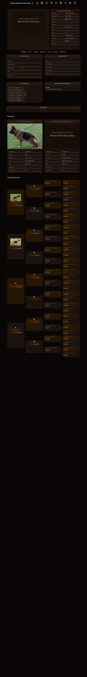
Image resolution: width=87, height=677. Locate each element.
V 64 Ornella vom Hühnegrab (51, 214)
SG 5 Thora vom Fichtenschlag (69, 275)
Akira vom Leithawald (67, 230)
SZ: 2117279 (65, 220)
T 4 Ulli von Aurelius (67, 286)
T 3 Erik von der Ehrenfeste (68, 258)
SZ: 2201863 (47, 204)
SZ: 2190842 (47, 226)
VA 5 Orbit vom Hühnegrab (68, 214)
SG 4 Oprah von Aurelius (50, 281)
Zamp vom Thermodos (15, 94)
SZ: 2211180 (47, 282)
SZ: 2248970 (47, 326)
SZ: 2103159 (65, 243)
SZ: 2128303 (65, 237)
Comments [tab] (55, 51)
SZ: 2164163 (65, 209)
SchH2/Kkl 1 (66, 277)
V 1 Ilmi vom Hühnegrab (34, 209)
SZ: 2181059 (65, 198)
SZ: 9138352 (65, 320)
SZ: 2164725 (65, 226)
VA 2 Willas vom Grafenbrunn (34, 187)
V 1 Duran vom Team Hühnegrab (16, 203)
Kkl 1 (64, 272)
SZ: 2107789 (65, 215)
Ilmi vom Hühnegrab (14, 87)
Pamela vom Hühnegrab (16, 99)
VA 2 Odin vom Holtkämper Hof (51, 247)
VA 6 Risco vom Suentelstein (34, 320)
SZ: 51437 (65, 315)
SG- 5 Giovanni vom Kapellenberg (69, 236)
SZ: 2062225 (65, 248)
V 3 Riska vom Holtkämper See (69, 253)
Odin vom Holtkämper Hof (16, 92)
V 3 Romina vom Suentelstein (68, 330)
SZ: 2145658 (47, 260)
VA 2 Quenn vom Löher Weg (68, 180)
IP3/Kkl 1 (46, 228)
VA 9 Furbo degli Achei (67, 314)
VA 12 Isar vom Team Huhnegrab (16, 330)
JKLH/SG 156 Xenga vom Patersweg (70, 264)
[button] (75, 3)
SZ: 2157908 (47, 215)
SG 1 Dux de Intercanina (50, 203)
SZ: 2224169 (47, 193)
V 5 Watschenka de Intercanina (68, 208)
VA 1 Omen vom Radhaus (34, 276)
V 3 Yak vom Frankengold (68, 247)
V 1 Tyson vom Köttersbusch (50, 181)
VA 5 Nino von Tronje (67, 325)
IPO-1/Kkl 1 (47, 283)
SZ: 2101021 (65, 193)
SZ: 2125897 (65, 287)
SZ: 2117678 (65, 187)
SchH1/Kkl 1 (47, 194)
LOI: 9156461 (47, 315)
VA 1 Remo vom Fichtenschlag (51, 270)
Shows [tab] (29, 51)
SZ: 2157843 (65, 276)
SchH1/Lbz (47, 239)
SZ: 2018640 (65, 265)
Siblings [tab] (35, 51)
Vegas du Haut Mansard (16, 100)
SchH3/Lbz (47, 316)
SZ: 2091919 (65, 254)
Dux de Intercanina (14, 89)
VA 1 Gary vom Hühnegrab (15, 285)
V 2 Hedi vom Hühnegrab (50, 303)
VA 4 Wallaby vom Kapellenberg (34, 231)
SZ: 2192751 (47, 304)
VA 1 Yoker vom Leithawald (50, 225)
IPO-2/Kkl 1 (47, 328)
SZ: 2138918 (47, 249)
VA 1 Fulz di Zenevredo (49, 314)
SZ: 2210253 (65, 326)
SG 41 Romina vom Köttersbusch (69, 186)
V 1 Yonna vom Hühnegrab (68, 308)
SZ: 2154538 (65, 270)
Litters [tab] (49, 51)
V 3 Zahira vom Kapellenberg (51, 236)
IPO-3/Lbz (65, 238)
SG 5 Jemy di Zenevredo (67, 319)
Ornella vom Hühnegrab (16, 90)
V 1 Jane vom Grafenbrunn (50, 192)
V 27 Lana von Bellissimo (68, 197)
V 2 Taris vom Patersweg (15, 246)
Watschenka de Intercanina (16, 95)
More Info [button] (62, 51)
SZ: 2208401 (47, 271)
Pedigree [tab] (24, 51)
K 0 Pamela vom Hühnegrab (68, 219)
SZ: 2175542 (47, 182)
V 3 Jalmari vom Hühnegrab (34, 298)
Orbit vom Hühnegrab (15, 97)
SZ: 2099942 (65, 259)
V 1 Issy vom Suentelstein (50, 325)
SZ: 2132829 (65, 309)
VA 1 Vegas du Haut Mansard (68, 225)
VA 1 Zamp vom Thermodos (68, 203)
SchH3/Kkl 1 (47, 183)
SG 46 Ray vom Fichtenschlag (68, 269)
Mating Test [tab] (42, 51)
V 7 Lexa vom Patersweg (34, 254)
